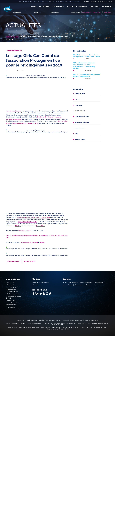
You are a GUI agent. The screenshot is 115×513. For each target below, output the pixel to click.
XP (74, 323)
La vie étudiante (80, 128)
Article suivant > (30, 261)
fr (92, 1)
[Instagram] (108, 1)
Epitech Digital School (20, 327)
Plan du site (10, 285)
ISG (7, 323)
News (76, 133)
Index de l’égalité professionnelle (12, 303)
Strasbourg (78, 285)
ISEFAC (63, 323)
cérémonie (13, 111)
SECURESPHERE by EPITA (98, 327)
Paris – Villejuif (98, 282)
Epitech (10, 327)
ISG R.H (53, 323)
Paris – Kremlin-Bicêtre (70, 282)
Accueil (8, 36)
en (95, 1)
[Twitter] (100, 1)
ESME (106, 323)
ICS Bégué (69, 323)
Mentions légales (12, 291)
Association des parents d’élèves (11, 288)
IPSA (53, 324)
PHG (88, 327)
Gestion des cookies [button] (13, 294)
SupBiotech (59, 324)
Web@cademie (55, 327)
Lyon (64, 285)
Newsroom (10, 282)
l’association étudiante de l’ (25, 123)
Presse (35, 285)
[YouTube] (102, 1)
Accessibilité (11, 307)
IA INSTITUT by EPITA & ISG (95, 323)
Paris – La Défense (86, 282)
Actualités (15, 36)
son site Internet (26, 242)
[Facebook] (98, 1)
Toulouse (87, 285)
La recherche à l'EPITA (82, 116)
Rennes (70, 285)
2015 (20, 230)
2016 (23, 230)
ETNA (76, 327)
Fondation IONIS (64, 329)
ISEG (58, 323)
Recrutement (11, 300)
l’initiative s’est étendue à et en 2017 (33, 218)
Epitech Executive (33, 327)
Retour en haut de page (106, 506)
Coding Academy (45, 327)
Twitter (42, 242)
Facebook (35, 242)
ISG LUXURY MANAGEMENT (17, 323)
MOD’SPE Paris (81, 323)
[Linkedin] (104, 1)
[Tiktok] (111, 1)
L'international (80, 111)
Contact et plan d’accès (41, 282)
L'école (77, 99)
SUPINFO (82, 327)
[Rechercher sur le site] (82, 2)
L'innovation (79, 105)
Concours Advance (52, 329)
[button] (33, 6)
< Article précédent (13, 261)
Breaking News (80, 93)
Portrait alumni (80, 139)
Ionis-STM (71, 327)
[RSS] (106, 1)
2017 (28, 230)
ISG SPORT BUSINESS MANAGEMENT (38, 323)
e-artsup (64, 327)
